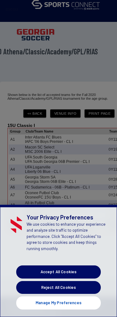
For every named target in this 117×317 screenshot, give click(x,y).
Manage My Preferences (58, 302)
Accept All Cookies (58, 271)
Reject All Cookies (58, 287)
